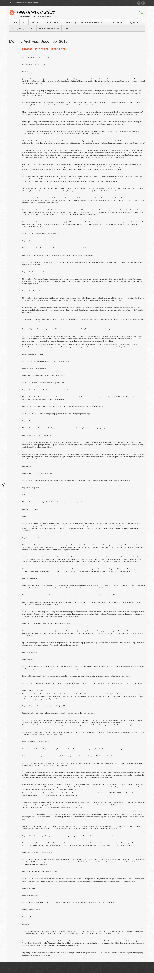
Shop (31, 28)
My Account (134, 22)
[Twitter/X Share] (3, 485)
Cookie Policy (70, 22)
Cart (24, 22)
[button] (2, 489)
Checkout (35, 22)
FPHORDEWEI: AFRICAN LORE (27, 3)
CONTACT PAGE (52, 22)
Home (12, 3)
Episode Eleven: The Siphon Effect (44, 48)
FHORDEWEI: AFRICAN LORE (94, 22)
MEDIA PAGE (119, 22)
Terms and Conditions (49, 28)
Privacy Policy (18, 28)
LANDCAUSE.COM (35, 13)
